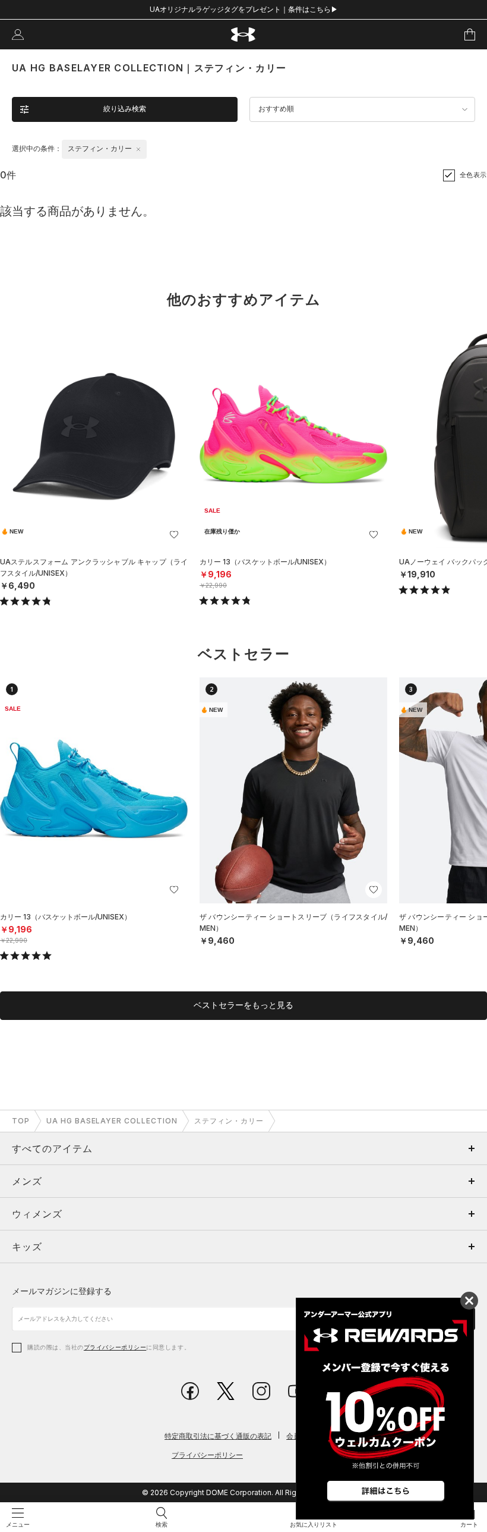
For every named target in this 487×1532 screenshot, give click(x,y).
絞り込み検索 (124, 109)
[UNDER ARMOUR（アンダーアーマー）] (243, 35)
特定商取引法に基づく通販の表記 (218, 1435)
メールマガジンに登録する (62, 1291)
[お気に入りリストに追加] (174, 534)
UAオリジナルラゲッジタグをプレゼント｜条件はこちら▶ (244, 9)
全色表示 (473, 175)
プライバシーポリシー (115, 1347)
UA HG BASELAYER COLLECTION (112, 1120)
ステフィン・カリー (229, 1120)
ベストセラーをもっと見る (243, 1005)
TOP (21, 1120)
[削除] (138, 149)
